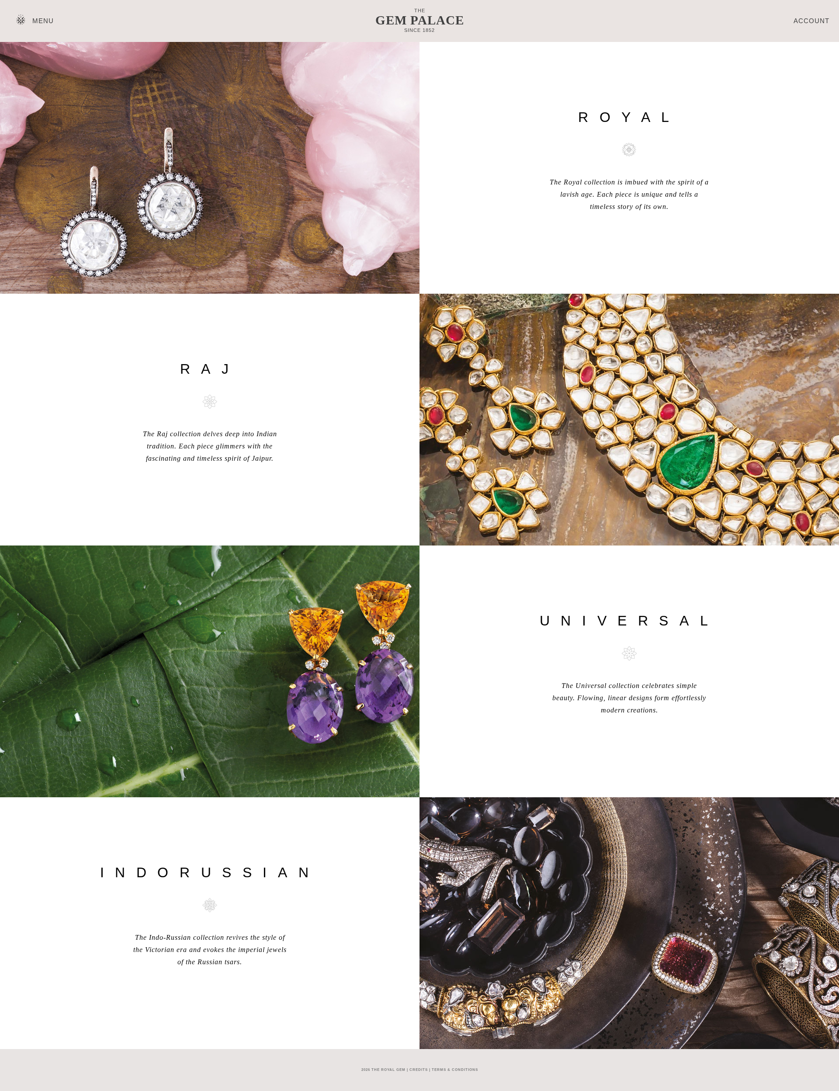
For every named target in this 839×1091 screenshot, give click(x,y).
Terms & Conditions (455, 1070)
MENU (43, 20)
